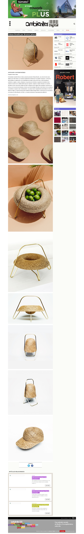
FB (32, 466)
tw (73, 518)
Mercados (19, 527)
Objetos (58, 30)
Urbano (18, 524)
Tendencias (30, 30)
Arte (63, 30)
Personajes (19, 526)
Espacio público (10, 524)
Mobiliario (36, 30)
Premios (21, 524)
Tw (29, 466)
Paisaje (37, 524)
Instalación (23, 527)
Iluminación (43, 30)
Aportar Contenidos (64, 518)
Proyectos (23, 526)
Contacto (70, 518)
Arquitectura (17, 30)
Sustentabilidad (51, 30)
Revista (67, 30)
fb (74, 518)
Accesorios (13, 523)
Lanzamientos (29, 524)
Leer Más (47, 485)
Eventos (15, 524)
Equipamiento (27, 523)
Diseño (24, 30)
